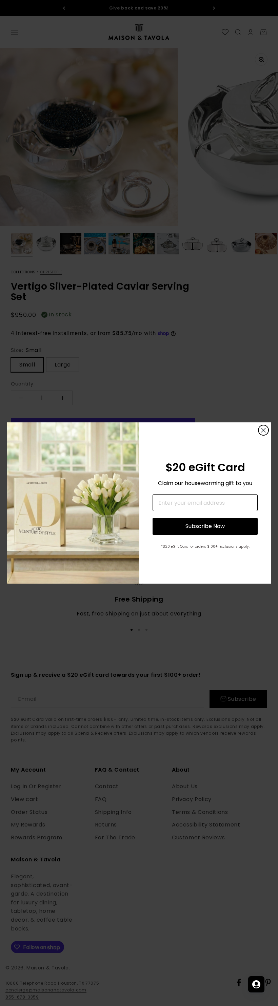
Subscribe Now (205, 526)
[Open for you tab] (256, 984)
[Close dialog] (263, 430)
